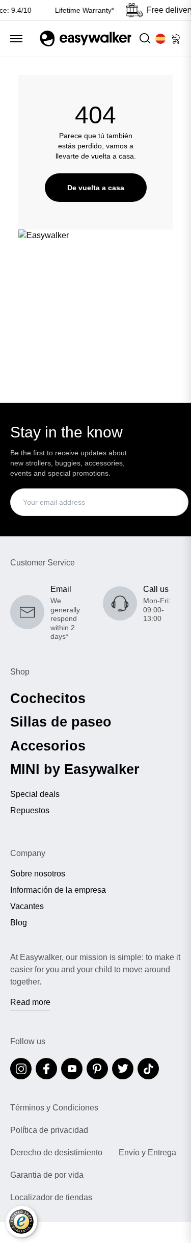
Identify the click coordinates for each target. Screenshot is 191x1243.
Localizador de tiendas (51, 1198)
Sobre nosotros (37, 874)
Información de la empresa (58, 890)
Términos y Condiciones (54, 1108)
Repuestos (29, 811)
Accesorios (48, 746)
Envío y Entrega (147, 1153)
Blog (18, 923)
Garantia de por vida (47, 1175)
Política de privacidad (49, 1130)
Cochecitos (48, 698)
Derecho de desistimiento (56, 1153)
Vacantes (27, 906)
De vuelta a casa (95, 188)
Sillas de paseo (61, 722)
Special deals (35, 794)
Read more (30, 1002)
